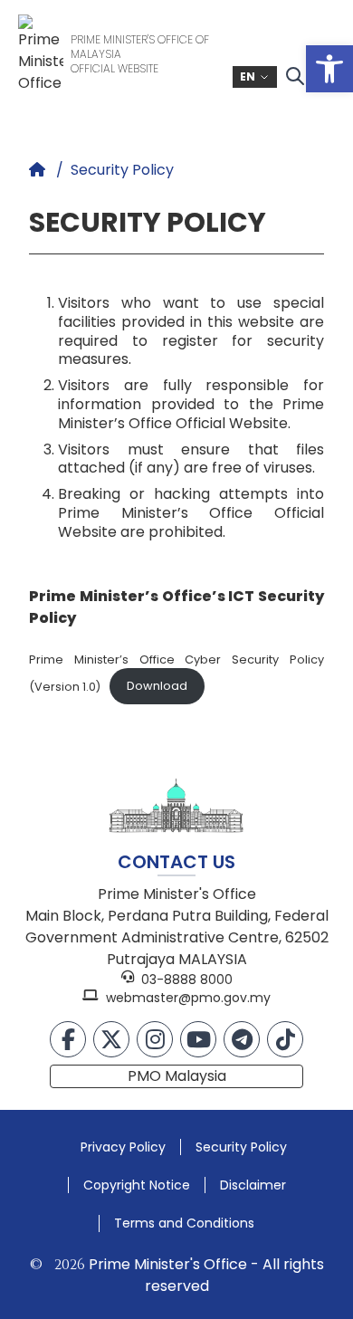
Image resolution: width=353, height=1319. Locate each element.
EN (247, 76)
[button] (329, 68)
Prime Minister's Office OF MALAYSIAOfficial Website (140, 54)
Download (157, 685)
